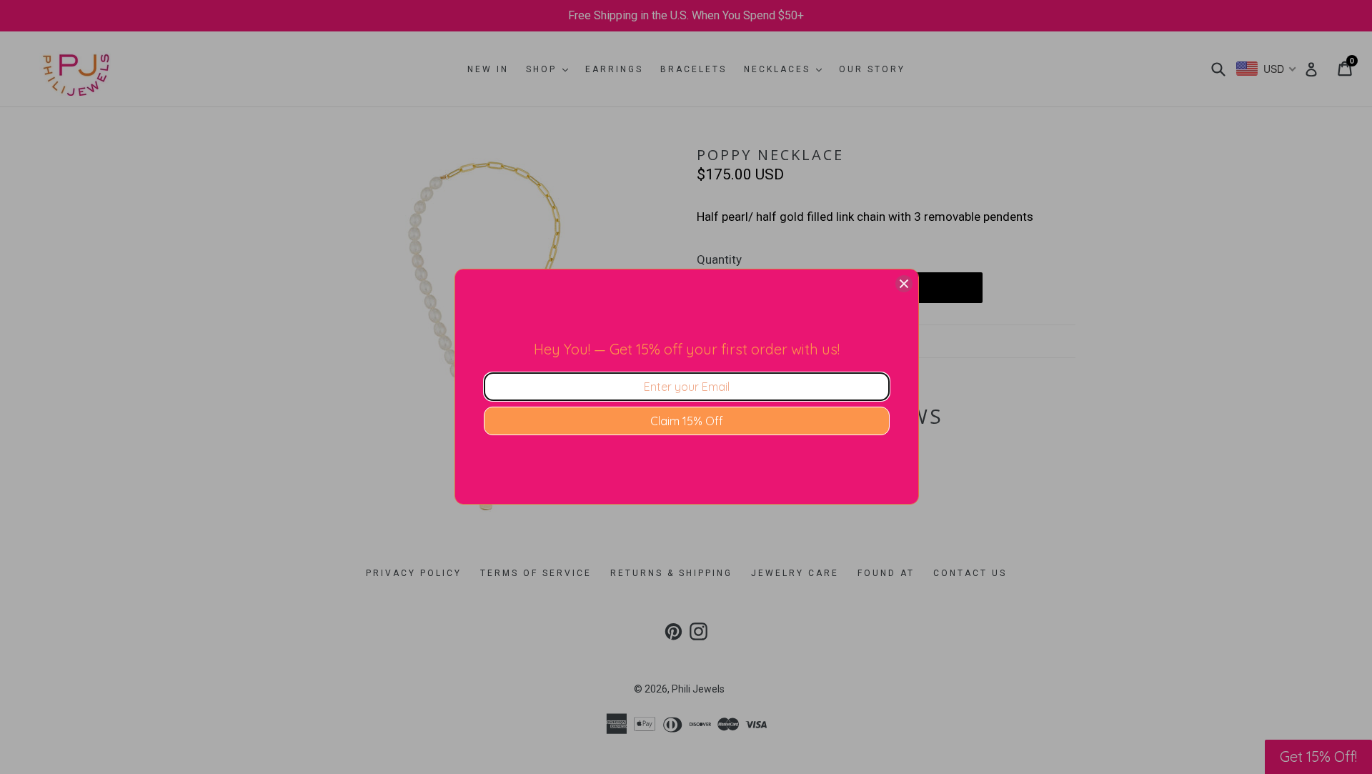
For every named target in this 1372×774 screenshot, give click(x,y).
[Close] (904, 283)
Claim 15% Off (686, 421)
